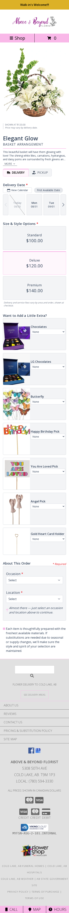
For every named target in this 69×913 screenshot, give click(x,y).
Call (13, 909)
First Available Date (48, 190)
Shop (20, 38)
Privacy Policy (18, 891)
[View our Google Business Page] (38, 752)
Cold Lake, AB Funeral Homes (23, 866)
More (8, 163)
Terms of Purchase (45, 891)
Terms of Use (34, 898)
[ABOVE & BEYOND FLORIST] (35, 28)
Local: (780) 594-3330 (34, 781)
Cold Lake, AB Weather (17, 878)
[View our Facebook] (31, 752)
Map (36, 909)
